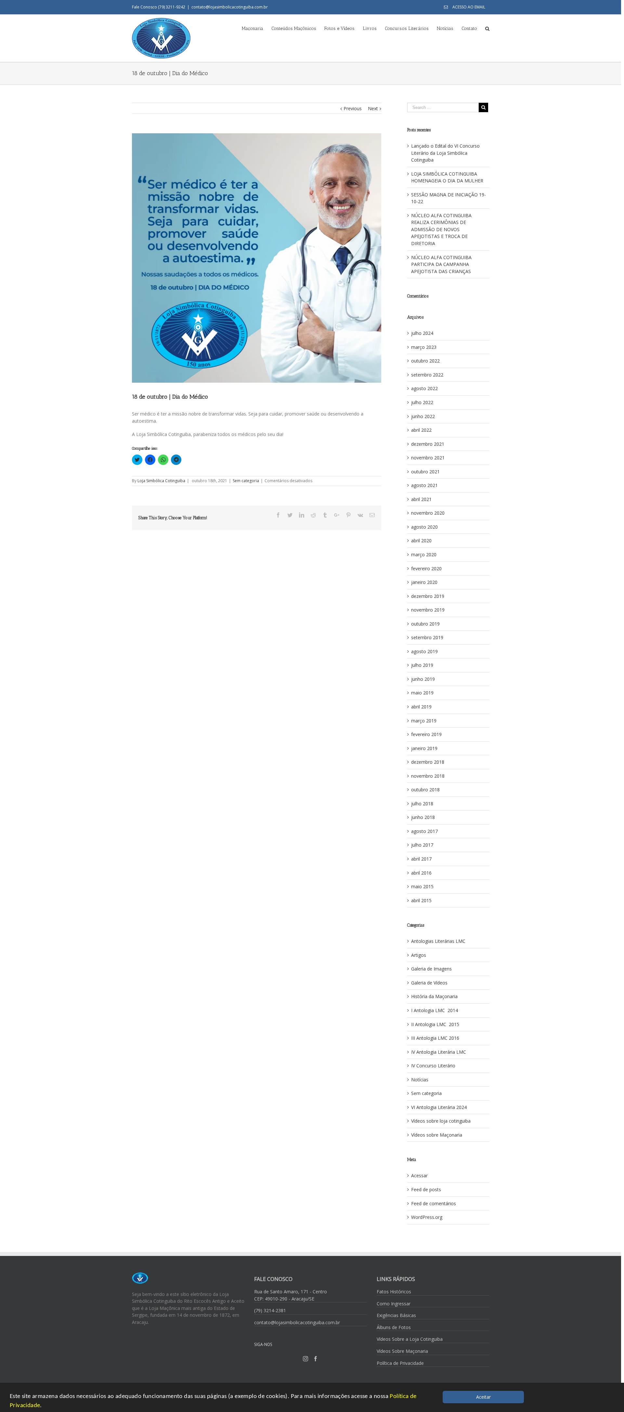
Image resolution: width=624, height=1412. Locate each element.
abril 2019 (421, 707)
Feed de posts (426, 1189)
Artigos (418, 955)
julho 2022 (422, 402)
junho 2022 (423, 416)
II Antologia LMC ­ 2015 (435, 1024)
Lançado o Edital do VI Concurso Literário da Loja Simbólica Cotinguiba (445, 153)
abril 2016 (421, 873)
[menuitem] (464, 7)
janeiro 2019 (424, 748)
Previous (353, 108)
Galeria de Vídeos (429, 983)
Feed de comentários (433, 1203)
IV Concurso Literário (433, 1065)
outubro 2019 (425, 624)
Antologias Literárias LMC (438, 941)
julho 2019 (422, 665)
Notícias (419, 1079)
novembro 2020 (428, 513)
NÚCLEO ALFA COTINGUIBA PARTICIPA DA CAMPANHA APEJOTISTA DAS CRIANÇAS (441, 264)
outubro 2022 (425, 361)
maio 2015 (422, 886)
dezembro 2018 (427, 762)
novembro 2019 (428, 610)
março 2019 (423, 721)
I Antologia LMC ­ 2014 (434, 1010)
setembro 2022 (427, 375)
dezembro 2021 (427, 444)
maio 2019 (422, 693)
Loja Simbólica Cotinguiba (161, 480)
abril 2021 (421, 499)
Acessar (419, 1175)
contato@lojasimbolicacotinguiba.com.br (229, 7)
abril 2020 (421, 540)
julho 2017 (422, 845)
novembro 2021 (428, 458)
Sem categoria (246, 480)
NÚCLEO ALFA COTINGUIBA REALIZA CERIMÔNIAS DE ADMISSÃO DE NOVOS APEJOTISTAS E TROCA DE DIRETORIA (441, 229)
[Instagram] (305, 1358)
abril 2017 (421, 859)
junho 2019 (423, 679)
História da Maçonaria (434, 996)
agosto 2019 (424, 651)
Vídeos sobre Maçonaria (436, 1135)
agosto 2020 (424, 527)
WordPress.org (426, 1217)
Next (373, 108)
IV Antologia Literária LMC (438, 1052)
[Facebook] (315, 1358)
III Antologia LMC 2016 (435, 1038)
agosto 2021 (424, 485)
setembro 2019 (427, 637)
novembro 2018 (428, 776)
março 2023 (423, 347)
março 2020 (423, 554)
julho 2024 (422, 333)
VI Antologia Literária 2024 (439, 1107)
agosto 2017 (424, 831)
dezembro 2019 (427, 596)
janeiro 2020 (424, 582)
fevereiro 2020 (426, 568)
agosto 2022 (424, 388)
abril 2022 (421, 430)
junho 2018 (423, 817)
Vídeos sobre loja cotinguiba (441, 1121)
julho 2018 (422, 803)
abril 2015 (421, 900)
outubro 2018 (425, 789)
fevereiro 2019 (426, 734)
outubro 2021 (425, 471)
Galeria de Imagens (431, 969)
